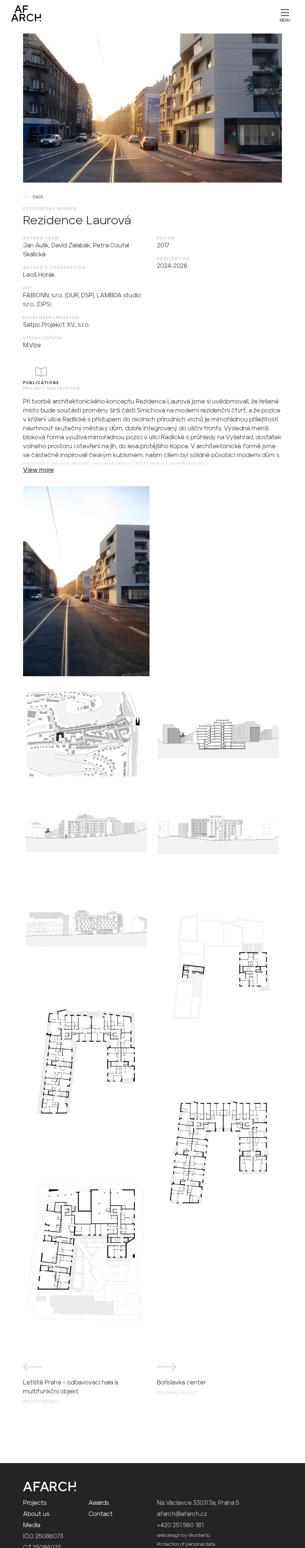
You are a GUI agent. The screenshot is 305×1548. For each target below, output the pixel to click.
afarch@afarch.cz (182, 1514)
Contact (101, 1514)
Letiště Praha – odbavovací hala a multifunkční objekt (70, 1392)
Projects (34, 1503)
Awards (99, 1503)
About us (36, 1514)
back (38, 197)
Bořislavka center (181, 1387)
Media (31, 1526)
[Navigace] (285, 15)
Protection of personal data (186, 1544)
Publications (41, 383)
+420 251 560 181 (180, 1526)
